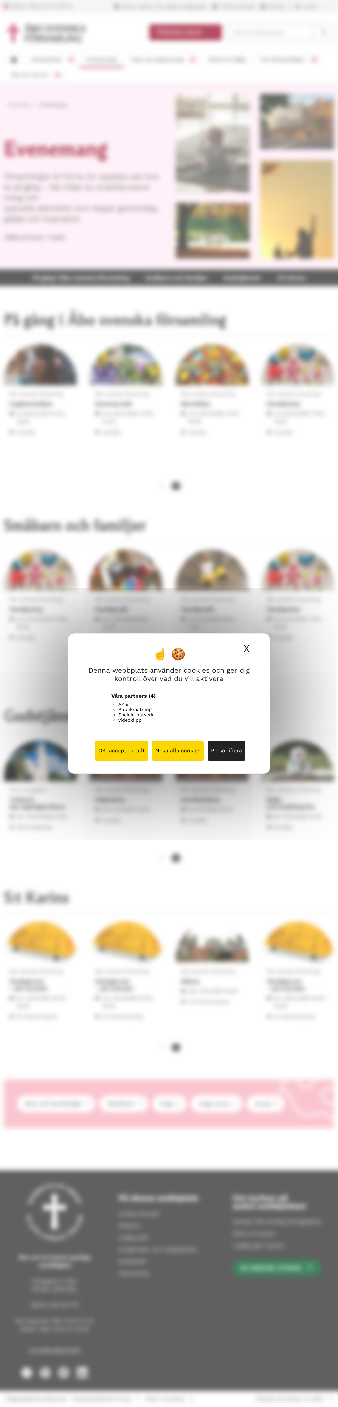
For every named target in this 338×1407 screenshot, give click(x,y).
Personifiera (226, 750)
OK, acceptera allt (121, 750)
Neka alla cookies (177, 750)
